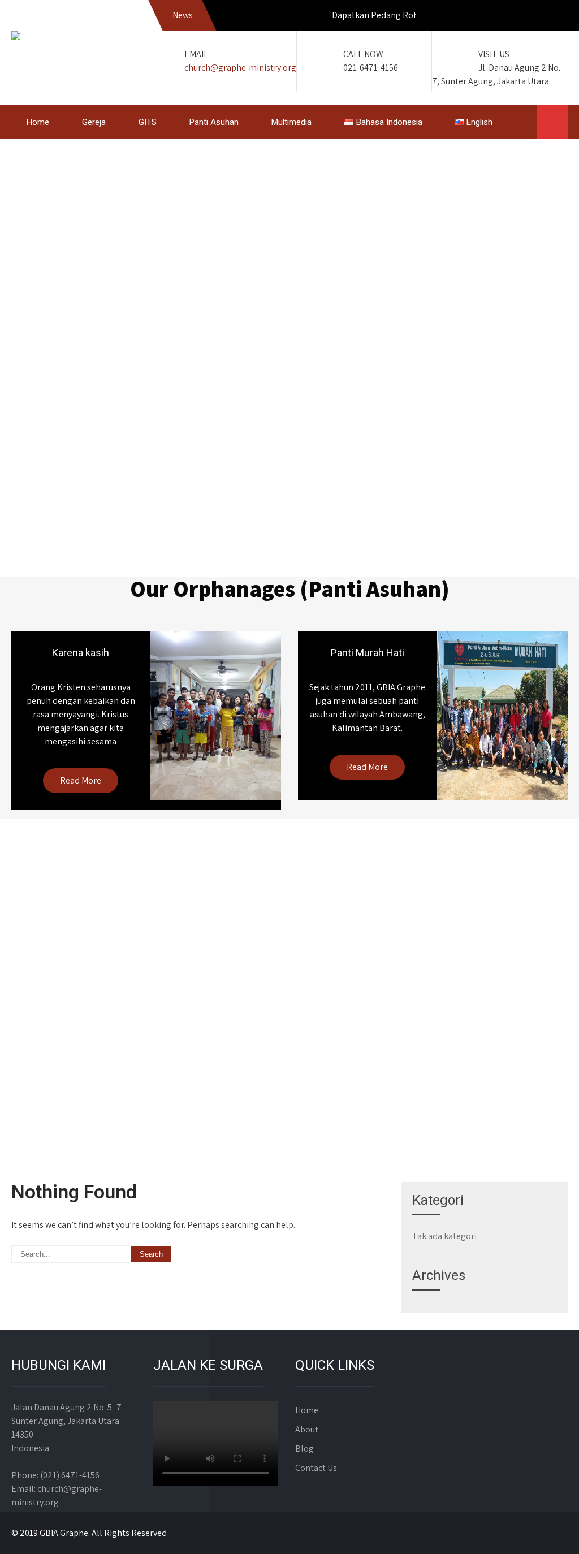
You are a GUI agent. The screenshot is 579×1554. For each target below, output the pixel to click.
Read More (80, 780)
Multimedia (291, 122)
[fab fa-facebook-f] (507, 17)
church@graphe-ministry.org (240, 67)
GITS (148, 122)
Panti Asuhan (214, 122)
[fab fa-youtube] (556, 17)
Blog (304, 1449)
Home (38, 122)
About (306, 1429)
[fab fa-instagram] (532, 17)
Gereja (94, 122)
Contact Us (316, 1468)
